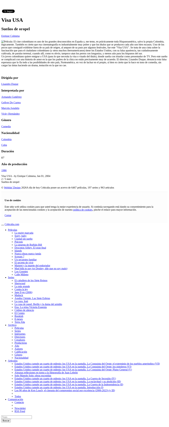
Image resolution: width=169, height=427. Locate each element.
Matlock (19, 295)
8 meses (19, 319)
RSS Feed (20, 411)
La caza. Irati (21, 301)
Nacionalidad (21, 357)
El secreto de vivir (24, 262)
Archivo (12, 325)
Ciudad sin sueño (24, 238)
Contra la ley (21, 289)
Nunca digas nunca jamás (28, 253)
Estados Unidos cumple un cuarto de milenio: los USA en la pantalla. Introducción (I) (59, 387)
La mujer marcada (24, 232)
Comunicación (15, 399)
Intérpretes (20, 334)
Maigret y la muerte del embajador (32, 265)
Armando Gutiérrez (11, 96)
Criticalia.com (12, 224)
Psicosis (19, 241)
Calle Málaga (21, 274)
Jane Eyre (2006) (23, 292)
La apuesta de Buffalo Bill (28, 244)
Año (17, 345)
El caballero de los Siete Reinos (31, 280)
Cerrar (8, 215)
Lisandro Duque (9, 84)
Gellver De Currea (11, 102)
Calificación (21, 351)
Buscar (6, 420)
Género (18, 354)
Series (11, 277)
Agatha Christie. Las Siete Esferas (32, 298)
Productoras (21, 342)
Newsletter (20, 408)
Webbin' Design (12, 187)
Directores (20, 336)
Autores (19, 348)
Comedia (6, 126)
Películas (19, 328)
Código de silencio (24, 310)
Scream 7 (19, 256)
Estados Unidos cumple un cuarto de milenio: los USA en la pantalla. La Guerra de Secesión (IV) (65, 378)
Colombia (6, 139)
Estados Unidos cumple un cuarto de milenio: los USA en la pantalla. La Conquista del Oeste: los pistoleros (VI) (73, 366)
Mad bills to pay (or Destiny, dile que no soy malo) (41, 268)
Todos (18, 396)
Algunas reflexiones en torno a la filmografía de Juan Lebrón (46, 372)
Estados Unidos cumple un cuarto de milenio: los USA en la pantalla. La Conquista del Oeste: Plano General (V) (73, 369)
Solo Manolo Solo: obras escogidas (33, 375)
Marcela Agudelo (10, 108)
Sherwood (20, 283)
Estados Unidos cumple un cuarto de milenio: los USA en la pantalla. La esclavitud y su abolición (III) (68, 381)
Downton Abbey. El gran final (30, 247)
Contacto (19, 402)
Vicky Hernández (10, 113)
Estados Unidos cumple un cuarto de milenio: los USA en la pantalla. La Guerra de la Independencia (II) (69, 384)
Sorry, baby (21, 235)
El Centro (20, 313)
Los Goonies (21, 271)
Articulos (12, 360)
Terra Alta (20, 322)
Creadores (20, 339)
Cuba (4, 145)
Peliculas (12, 229)
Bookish (19, 316)
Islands (18, 250)
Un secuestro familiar (26, 259)
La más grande (22, 286)
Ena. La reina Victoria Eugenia (31, 307)
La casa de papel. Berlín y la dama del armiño (38, 304)
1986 (4, 170)
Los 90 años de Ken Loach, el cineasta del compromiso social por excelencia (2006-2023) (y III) (65, 390)
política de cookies (82, 209)
